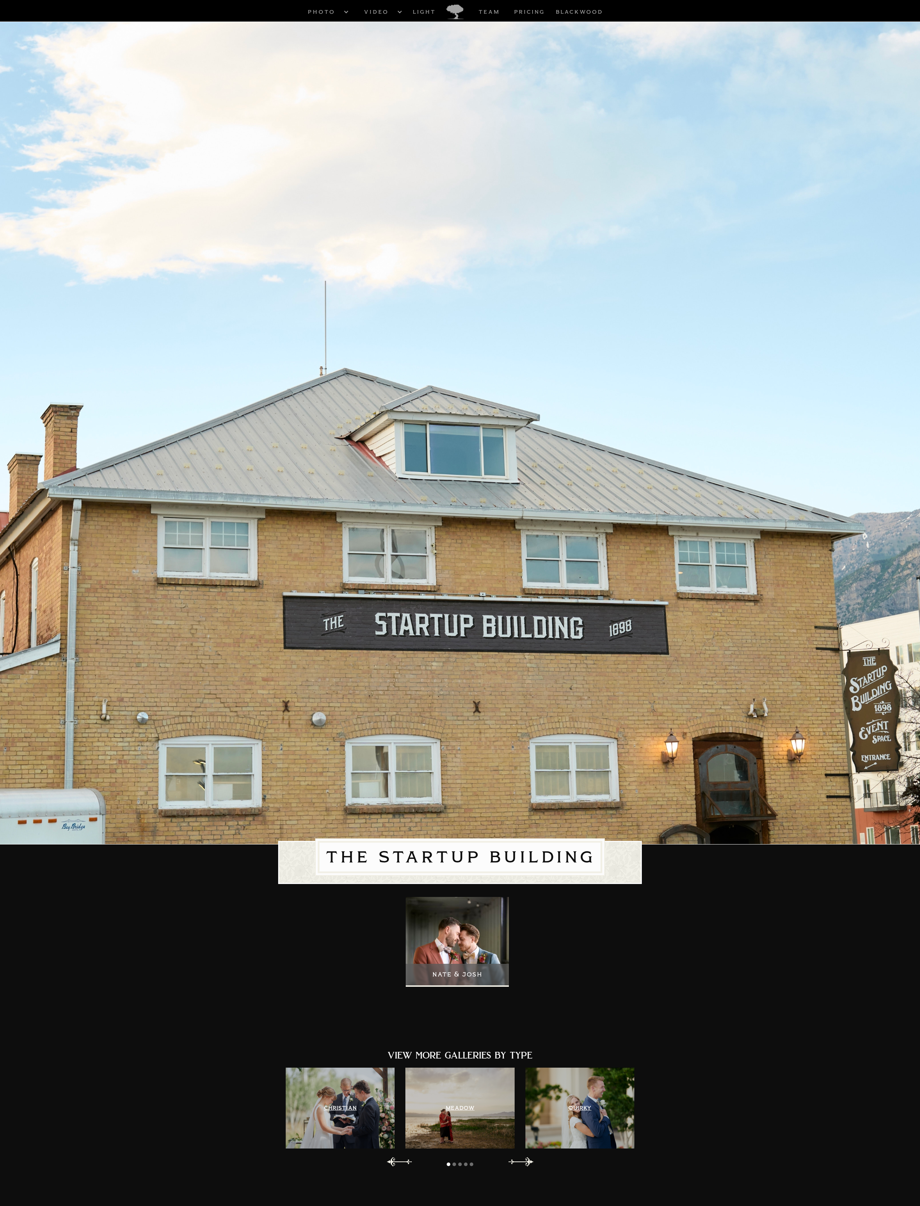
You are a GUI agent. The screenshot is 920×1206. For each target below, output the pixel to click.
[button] (321, 11)
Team (489, 12)
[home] (455, 12)
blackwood (579, 12)
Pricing (529, 12)
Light (424, 12)
